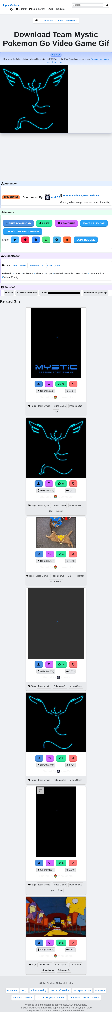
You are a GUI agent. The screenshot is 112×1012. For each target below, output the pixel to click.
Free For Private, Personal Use (81, 195)
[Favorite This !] (50, 758)
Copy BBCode (85, 239)
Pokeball (58, 273)
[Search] (106, 4)
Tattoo (17, 273)
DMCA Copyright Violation (51, 997)
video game (53, 265)
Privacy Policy (38, 990)
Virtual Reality (10, 277)
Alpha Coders (11, 5)
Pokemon (28, 273)
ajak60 (55, 197)
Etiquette (100, 990)
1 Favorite (67, 223)
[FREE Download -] (39, 758)
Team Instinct (96, 273)
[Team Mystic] (56, 856)
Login (51, 9)
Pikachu (39, 273)
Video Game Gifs (67, 20)
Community (38, 9)
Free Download (19, 223)
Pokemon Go (37, 265)
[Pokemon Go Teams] (56, 936)
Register (60, 9)
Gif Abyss (48, 20)
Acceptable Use (82, 990)
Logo (48, 273)
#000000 (52, 293)
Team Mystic (20, 265)
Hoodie (69, 273)
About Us (12, 990)
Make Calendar (94, 223)
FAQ (24, 990)
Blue (60, 890)
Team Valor (81, 273)
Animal (59, 511)
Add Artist (11, 197)
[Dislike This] (73, 758)
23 (62, 483)
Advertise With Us (22, 997)
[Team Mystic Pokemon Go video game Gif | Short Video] (56, 751)
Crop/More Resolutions (22, 231)
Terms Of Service (60, 990)
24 (62, 384)
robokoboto (65, 397)
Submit (22, 9)
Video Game (60, 406)
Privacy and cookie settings (84, 997)
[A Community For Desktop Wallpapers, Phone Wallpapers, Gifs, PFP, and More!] (36, 20)
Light (52, 890)
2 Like (45, 223)
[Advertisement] (56, 156)
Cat (50, 511)
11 (62, 664)
